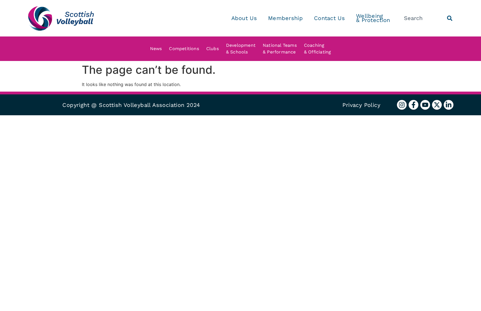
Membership (285, 18)
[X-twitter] (437, 105)
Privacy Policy (361, 105)
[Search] (449, 18)
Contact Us (329, 18)
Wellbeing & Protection (373, 18)
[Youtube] (425, 105)
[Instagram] (402, 105)
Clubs (212, 48)
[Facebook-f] (413, 105)
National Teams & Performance (280, 49)
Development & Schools (241, 49)
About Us (244, 18)
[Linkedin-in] (448, 105)
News (156, 48)
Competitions (184, 48)
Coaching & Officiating (317, 49)
